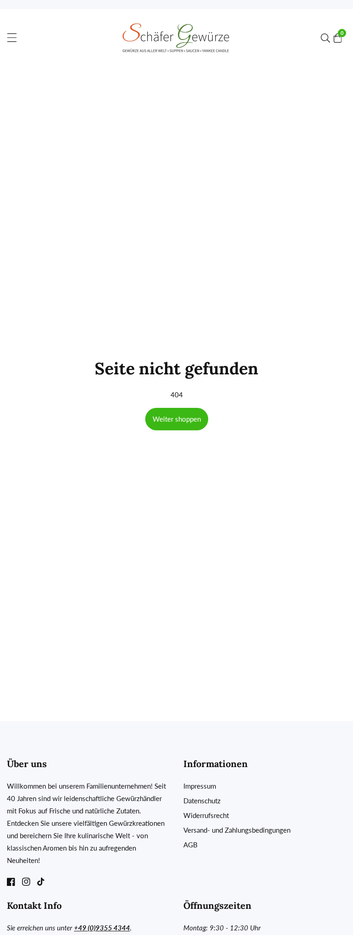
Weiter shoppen (177, 419)
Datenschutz (202, 800)
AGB (190, 844)
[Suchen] (327, 38)
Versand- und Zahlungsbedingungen (236, 830)
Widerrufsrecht (206, 815)
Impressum (199, 786)
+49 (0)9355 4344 (102, 928)
